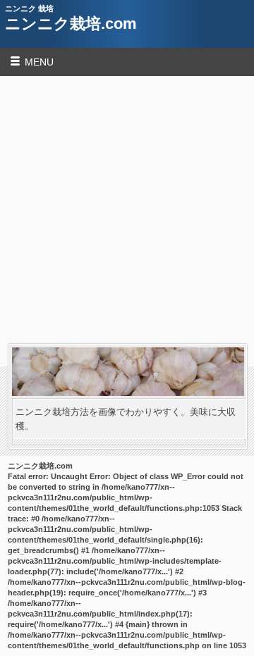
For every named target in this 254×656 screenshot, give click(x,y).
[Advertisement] (127, 210)
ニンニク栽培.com (71, 23)
